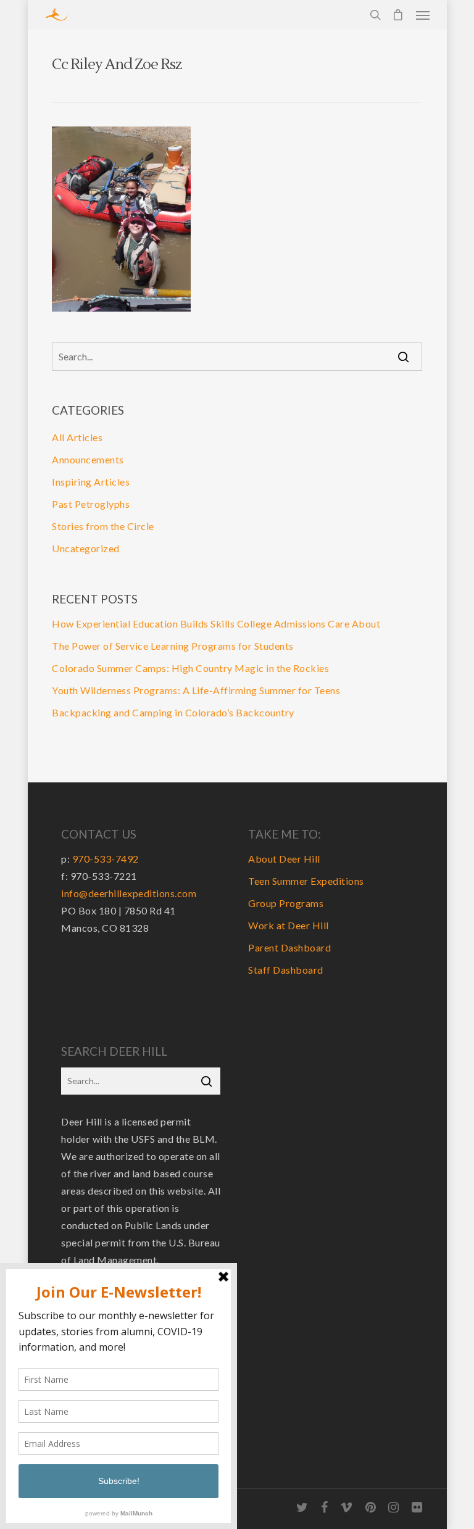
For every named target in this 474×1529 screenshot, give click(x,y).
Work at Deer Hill (288, 925)
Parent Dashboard (289, 947)
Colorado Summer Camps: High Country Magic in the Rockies (190, 668)
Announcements (88, 459)
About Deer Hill (284, 858)
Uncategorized (86, 548)
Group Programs (285, 903)
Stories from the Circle (103, 526)
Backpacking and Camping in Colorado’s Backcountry (173, 712)
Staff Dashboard (285, 970)
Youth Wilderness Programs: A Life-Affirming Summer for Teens (196, 690)
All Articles (77, 437)
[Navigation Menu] (423, 15)
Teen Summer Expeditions (306, 881)
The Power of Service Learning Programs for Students (173, 646)
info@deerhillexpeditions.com (128, 893)
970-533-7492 (105, 858)
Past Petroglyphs (91, 504)
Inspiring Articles (91, 481)
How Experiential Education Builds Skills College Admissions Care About (216, 623)
